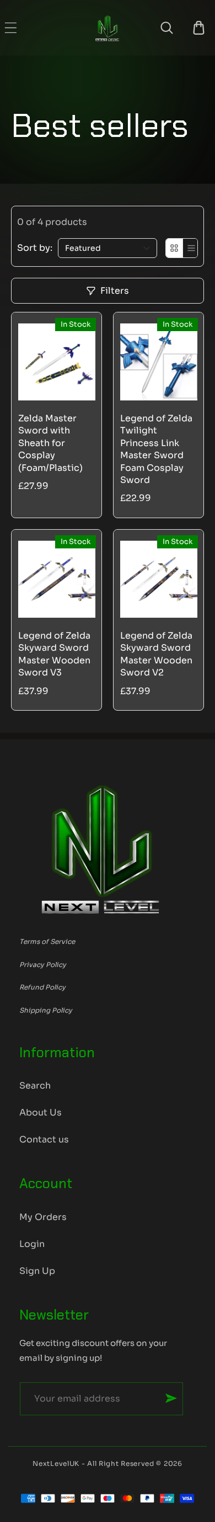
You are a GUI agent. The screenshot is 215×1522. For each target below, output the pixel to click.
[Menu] (10, 27)
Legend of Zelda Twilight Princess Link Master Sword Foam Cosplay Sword (156, 449)
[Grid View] (174, 248)
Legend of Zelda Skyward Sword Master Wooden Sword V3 (54, 654)
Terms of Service (47, 941)
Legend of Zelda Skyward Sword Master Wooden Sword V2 (156, 654)
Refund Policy (42, 987)
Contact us (44, 1139)
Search (35, 1085)
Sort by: (34, 248)
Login (32, 1244)
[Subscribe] (171, 1398)
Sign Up (37, 1271)
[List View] (191, 248)
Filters (114, 290)
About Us (40, 1112)
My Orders (43, 1217)
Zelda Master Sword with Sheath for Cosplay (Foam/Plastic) (50, 443)
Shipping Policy (45, 1010)
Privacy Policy (42, 964)
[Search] (166, 27)
